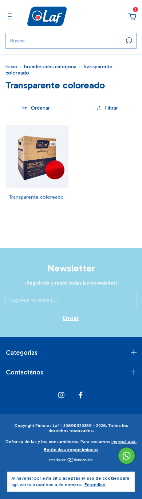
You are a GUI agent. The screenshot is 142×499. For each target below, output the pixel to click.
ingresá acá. (124, 441)
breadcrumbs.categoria (50, 67)
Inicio (11, 67)
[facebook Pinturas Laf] (80, 395)
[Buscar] (128, 40)
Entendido (95, 484)
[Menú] (11, 16)
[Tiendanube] (71, 460)
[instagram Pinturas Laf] (61, 395)
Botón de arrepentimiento (71, 449)
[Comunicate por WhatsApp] (126, 455)
